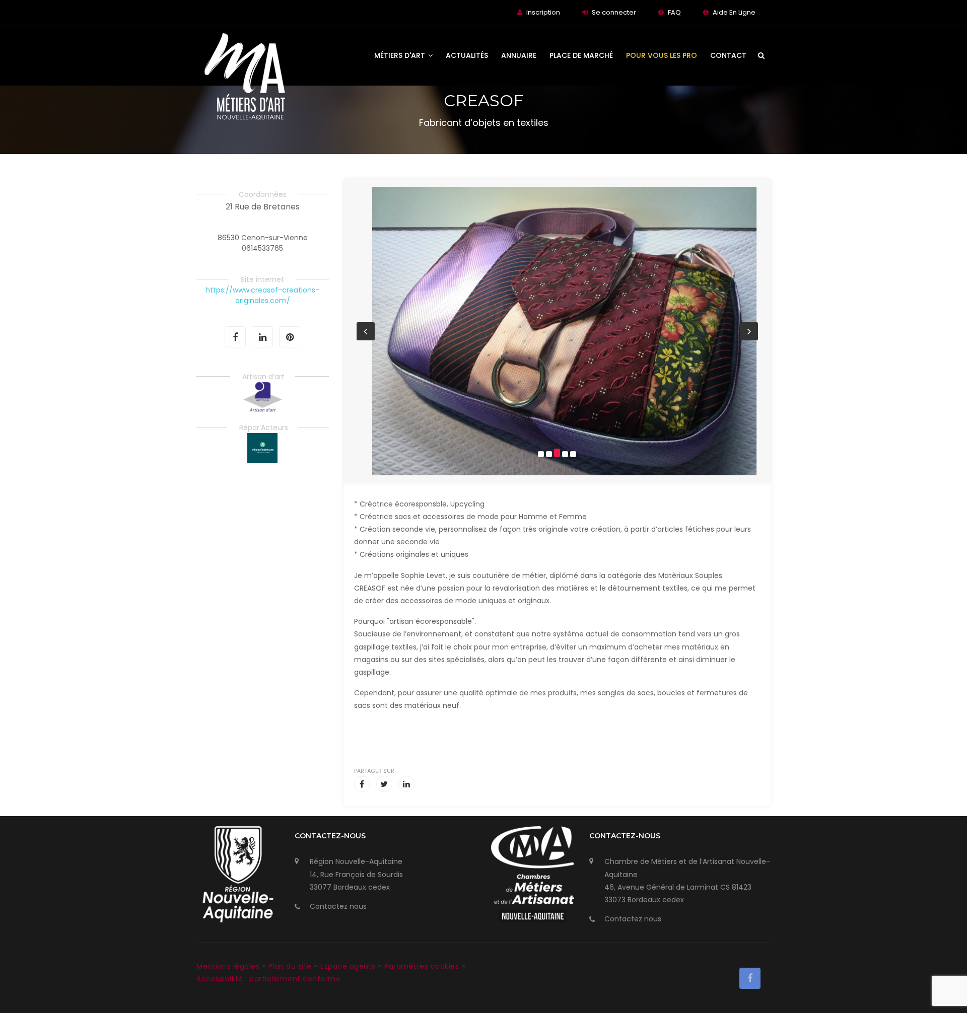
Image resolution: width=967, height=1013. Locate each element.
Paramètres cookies (421, 966)
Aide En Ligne (734, 12)
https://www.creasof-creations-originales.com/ (262, 295)
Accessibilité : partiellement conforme (268, 979)
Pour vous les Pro (661, 55)
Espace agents (349, 966)
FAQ (674, 12)
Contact (728, 55)
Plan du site (291, 966)
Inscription (543, 12)
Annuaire (518, 55)
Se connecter (614, 12)
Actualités (467, 55)
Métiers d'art (400, 55)
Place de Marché (581, 55)
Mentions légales (229, 966)
